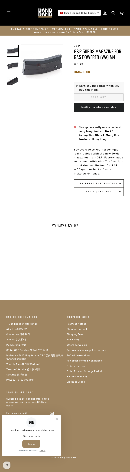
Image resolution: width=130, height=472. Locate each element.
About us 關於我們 (16, 329)
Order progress (76, 366)
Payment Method (76, 323)
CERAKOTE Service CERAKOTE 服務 (27, 350)
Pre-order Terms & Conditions (84, 360)
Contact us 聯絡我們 (18, 334)
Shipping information (99, 183)
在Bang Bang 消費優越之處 (21, 323)
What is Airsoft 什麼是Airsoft (23, 364)
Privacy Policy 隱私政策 (20, 379)
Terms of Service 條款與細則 (23, 369)
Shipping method (77, 329)
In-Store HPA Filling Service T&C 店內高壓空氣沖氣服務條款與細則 (34, 357)
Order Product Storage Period (84, 371)
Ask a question (99, 191)
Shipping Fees (75, 334)
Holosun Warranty (77, 376)
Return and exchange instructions (87, 350)
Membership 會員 (16, 344)
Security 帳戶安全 (16, 374)
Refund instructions (78, 355)
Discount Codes (76, 381)
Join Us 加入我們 (16, 339)
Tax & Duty (73, 339)
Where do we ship (77, 344)
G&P (77, 45)
